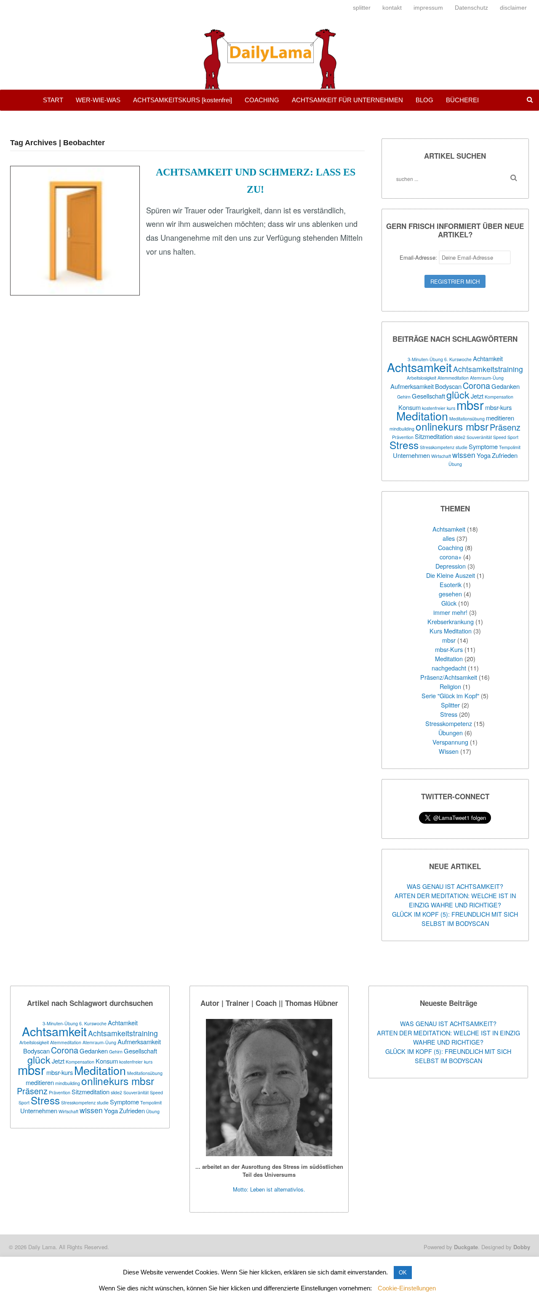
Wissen (449, 751)
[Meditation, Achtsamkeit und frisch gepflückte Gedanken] (269, 84)
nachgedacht (449, 667)
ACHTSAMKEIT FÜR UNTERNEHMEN (347, 100)
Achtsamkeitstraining (488, 369)
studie (461, 447)
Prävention (59, 1092)
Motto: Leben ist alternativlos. (269, 1189)
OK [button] (403, 1272)
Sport (512, 437)
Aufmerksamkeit (412, 386)
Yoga (484, 455)
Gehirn (404, 397)
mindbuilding (402, 429)
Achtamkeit (488, 358)
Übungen (450, 732)
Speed (499, 437)
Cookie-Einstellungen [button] (407, 1288)
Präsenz (505, 427)
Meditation (422, 415)
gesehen (450, 593)
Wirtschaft (441, 456)
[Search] (513, 178)
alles (449, 538)
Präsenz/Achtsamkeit (448, 677)
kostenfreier (131, 1062)
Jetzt (58, 1060)
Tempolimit (509, 447)
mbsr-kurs (498, 407)
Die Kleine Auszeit (450, 575)
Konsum (107, 1060)
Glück (448, 602)
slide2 (459, 437)
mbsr (470, 404)
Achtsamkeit (419, 366)
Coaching (450, 547)
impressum (428, 7)
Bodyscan (448, 386)
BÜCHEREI (462, 100)
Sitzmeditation (434, 436)
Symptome (483, 446)
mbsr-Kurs (449, 649)
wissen (463, 455)
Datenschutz (471, 7)
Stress (404, 444)
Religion (450, 686)
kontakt (392, 7)
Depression (450, 565)
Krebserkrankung (450, 621)
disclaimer (513, 7)
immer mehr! (450, 612)
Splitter (450, 704)
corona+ (451, 556)
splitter (362, 7)
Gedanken (505, 386)
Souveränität (479, 437)
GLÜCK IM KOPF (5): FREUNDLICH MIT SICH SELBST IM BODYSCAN (455, 919)
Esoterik (451, 584)
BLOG (424, 100)
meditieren (500, 417)
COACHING (262, 100)
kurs (451, 408)
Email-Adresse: (419, 257)
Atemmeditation (453, 378)
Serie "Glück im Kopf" (450, 695)
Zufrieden (505, 455)
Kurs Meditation (451, 630)
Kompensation (499, 397)
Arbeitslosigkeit (421, 378)
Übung (455, 464)
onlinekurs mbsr (452, 426)
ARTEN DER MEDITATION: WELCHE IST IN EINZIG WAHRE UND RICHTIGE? (455, 900)
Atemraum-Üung (487, 378)
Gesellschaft (428, 395)
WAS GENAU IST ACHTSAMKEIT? (455, 886)
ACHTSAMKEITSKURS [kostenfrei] (182, 100)
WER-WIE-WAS (98, 100)
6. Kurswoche (458, 359)
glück (458, 394)
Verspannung (450, 741)
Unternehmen (411, 455)
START (53, 100)
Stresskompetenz (437, 447)
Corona (476, 385)
